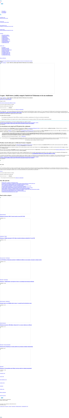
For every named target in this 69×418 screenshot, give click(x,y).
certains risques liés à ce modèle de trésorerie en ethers (24, 144)
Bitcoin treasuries (2, 301)
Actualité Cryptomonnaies (6, 35)
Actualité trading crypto (5, 42)
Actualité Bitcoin (4, 36)
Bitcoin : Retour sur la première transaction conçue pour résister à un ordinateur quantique (15, 184)
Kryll (27, 406)
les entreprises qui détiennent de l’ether (33, 128)
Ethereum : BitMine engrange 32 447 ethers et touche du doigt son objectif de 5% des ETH (17, 238)
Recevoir (10, 107)
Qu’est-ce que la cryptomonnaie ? (7, 49)
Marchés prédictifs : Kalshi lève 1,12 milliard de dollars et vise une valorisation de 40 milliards (16, 188)
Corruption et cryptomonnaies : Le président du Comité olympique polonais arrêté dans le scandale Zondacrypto (18, 183)
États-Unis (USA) (2, 99)
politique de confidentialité (19, 109)
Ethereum (4, 62)
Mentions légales (18, 406)
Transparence (14, 406)
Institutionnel (2, 236)
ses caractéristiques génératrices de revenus (27, 130)
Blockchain (1, 279)
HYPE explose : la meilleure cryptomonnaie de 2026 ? (10, 182)
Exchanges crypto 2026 (5, 50)
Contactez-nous (2, 406)
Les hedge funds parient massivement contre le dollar (10, 191)
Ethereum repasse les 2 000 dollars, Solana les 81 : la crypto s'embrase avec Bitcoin (16, 324)
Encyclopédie (4, 12)
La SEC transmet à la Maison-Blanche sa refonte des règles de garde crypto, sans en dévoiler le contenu (17, 187)
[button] (34, 1)
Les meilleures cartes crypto (6, 52)
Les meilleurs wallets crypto (6, 53)
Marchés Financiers (8, 99)
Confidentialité (24, 406)
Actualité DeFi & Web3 (5, 41)
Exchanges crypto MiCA (5, 51)
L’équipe (9, 406)
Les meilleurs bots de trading (6, 54)
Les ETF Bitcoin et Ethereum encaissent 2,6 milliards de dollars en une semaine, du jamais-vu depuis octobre (21, 259)
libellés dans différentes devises (60, 149)
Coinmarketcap (4, 11)
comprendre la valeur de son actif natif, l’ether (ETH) (11, 112)
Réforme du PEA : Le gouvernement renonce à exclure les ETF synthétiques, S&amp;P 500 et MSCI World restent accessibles (20, 189)
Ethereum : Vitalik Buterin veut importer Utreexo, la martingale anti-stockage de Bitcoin (17, 281)
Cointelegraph (23, 136)
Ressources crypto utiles (5, 48)
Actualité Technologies (5, 38)
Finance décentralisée (7, 344)
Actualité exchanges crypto (6, 39)
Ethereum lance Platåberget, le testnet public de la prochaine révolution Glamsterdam (16, 346)
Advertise (6, 406)
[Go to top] (1, 417)
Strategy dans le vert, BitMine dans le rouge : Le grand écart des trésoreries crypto (16, 303)
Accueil (1, 62)
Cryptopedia (4, 47)
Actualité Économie (5, 37)
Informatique (6, 279)
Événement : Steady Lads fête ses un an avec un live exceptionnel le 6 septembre (14, 186)
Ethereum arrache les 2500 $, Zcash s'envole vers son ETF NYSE (12, 216)
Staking (6, 236)
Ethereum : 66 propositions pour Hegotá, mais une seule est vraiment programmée (16, 368)
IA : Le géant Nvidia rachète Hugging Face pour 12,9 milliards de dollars (13, 185)
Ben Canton (10, 98)
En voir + (1, 171)
